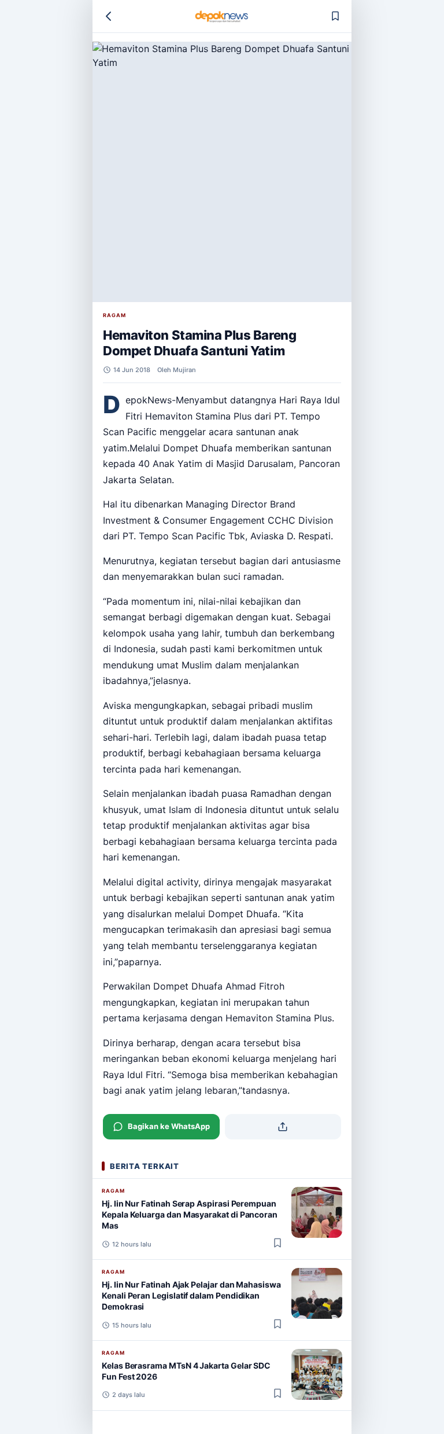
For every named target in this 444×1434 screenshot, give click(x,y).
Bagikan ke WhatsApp (169, 1126)
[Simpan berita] (335, 16)
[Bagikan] (283, 1126)
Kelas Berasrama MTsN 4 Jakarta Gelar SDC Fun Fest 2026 (186, 1371)
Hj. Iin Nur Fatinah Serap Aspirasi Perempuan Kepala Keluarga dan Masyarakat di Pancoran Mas (190, 1214)
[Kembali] (108, 16)
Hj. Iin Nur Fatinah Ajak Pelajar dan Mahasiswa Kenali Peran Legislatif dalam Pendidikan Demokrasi (191, 1295)
